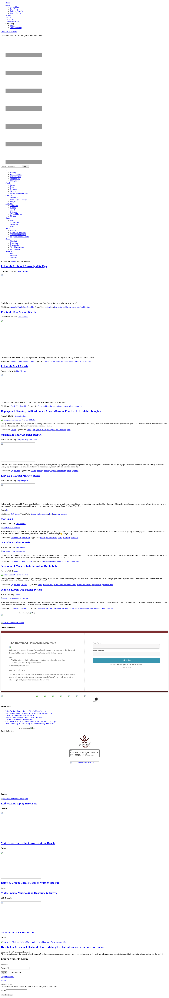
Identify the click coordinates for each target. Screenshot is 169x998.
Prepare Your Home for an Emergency (19, 719)
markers (57, 514)
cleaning (40, 471)
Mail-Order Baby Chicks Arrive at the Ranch (28, 843)
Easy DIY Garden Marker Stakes (20, 475)
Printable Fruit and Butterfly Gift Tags (24, 266)
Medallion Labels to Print (16, 542)
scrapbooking (81, 307)
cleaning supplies (50, 471)
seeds (68, 430)
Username (4, 964)
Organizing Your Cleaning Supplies (22, 434)
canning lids (31, 430)
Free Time (26, 538)
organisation (58, 406)
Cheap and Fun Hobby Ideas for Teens (20, 715)
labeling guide (43, 608)
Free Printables (28, 307)
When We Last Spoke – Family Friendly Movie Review (26, 711)
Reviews (24, 585)
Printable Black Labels (14, 366)
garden (38, 430)
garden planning (42, 514)
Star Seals (7, 518)
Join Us (3, 981)
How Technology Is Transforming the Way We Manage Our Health (30, 724)
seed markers (61, 430)
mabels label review (84, 585)
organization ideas (86, 608)
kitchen (68, 307)
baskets (33, 471)
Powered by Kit (126, 667)
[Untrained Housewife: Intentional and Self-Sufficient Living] (84, 748)
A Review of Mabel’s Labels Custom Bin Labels (29, 566)
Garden (13, 430)
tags (88, 307)
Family (19, 307)
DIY (12, 514)
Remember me (16, 972)
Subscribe (126, 660)
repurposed (51, 430)
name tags (66, 538)
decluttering (61, 471)
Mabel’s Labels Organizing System (21, 589)
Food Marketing (23, 613)
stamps (82, 361)
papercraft (67, 406)
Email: (3, 991)
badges (42, 538)
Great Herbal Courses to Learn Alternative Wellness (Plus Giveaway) (31, 721)
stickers (88, 361)
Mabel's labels (48, 585)
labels (74, 307)
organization (51, 561)
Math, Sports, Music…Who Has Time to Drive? (29, 892)
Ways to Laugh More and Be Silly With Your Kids (24, 717)
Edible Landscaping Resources (19, 803)
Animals (13, 307)
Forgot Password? (7, 977)
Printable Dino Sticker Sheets (18, 311)
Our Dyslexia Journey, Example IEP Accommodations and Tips (29, 713)
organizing (75, 471)
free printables (59, 307)
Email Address (98, 650)
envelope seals (51, 538)
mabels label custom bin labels (65, 585)
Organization (15, 471)
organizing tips (107, 608)
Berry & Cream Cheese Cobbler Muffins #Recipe (30, 882)
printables (74, 538)
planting (64, 514)
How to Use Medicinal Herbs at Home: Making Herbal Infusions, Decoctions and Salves (52, 946)
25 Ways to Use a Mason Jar (17, 932)
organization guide (72, 608)
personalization (107, 585)
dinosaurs (48, 361)
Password (4, 968)
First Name (97, 643)
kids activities (69, 361)
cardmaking (49, 307)
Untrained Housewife (9, 32)
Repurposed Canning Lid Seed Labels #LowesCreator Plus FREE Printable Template (51, 411)
